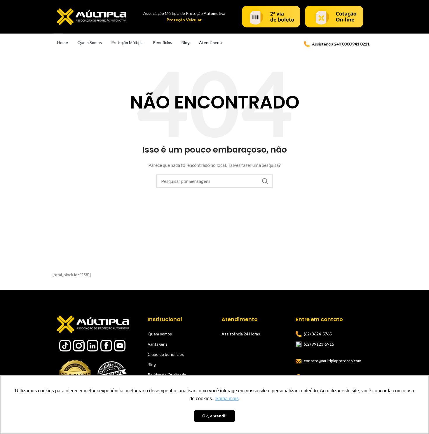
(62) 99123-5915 (319, 344)
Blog (186, 42)
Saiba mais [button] (227, 398)
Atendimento (211, 42)
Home (62, 42)
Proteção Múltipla (127, 42)
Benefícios (162, 42)
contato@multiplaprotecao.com (332, 360)
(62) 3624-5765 (318, 333)
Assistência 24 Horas (241, 333)
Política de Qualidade (167, 374)
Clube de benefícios (166, 354)
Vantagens (158, 344)
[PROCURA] (265, 181)
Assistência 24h (340, 43)
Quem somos (160, 333)
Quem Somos (89, 42)
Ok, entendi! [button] (214, 416)
